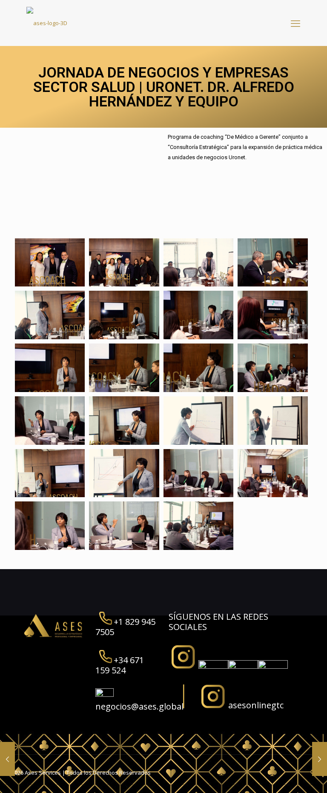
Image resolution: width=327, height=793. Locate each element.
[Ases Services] (46, 23)
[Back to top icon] (286, 775)
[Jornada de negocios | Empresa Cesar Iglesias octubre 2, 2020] (319, 759)
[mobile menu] (295, 23)
